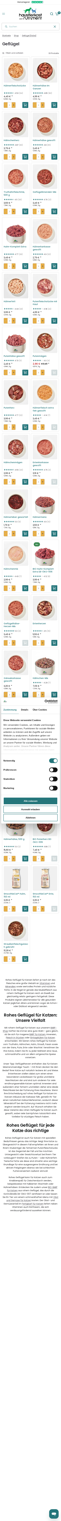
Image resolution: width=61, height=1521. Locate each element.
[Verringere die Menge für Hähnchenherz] (6, 156)
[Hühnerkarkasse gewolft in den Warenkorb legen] (54, 266)
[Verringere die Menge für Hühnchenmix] (6, 588)
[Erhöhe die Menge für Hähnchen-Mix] (42, 694)
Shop (16, 35)
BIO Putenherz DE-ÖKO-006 (42, 841)
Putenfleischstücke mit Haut (45, 303)
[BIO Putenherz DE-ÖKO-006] (45, 824)
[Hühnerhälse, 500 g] (16, 824)
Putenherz (9, 407)
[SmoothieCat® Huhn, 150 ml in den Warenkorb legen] (25, 909)
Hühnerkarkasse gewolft (41, 248)
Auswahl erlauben (30, 809)
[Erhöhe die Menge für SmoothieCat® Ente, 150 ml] (42, 909)
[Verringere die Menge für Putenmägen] (35, 372)
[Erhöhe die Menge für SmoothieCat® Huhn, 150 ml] (13, 909)
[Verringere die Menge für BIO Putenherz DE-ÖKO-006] (35, 858)
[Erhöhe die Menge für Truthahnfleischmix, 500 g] (13, 211)
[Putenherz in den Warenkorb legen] (25, 427)
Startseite (6, 35)
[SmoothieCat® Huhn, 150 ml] (16, 878)
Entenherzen (39, 623)
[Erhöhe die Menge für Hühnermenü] (42, 533)
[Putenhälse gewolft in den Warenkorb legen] (25, 373)
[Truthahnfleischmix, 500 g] (16, 176)
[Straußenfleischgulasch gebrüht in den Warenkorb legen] (25, 959)
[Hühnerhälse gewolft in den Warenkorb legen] (54, 157)
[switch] (53, 770)
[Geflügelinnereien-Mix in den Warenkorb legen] (54, 211)
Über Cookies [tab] (40, 709)
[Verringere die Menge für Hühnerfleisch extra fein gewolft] (35, 427)
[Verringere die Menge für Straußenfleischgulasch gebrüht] (6, 959)
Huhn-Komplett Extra (15, 246)
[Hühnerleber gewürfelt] (16, 501)
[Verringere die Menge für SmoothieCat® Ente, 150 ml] (35, 909)
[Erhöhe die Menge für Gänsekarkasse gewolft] (13, 694)
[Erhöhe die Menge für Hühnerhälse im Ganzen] (42, 105)
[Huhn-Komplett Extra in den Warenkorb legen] (25, 266)
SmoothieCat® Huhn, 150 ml (15, 895)
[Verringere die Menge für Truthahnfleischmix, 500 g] (6, 211)
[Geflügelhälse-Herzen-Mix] (16, 608)
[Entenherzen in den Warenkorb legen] (54, 643)
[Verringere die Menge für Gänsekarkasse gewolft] (6, 694)
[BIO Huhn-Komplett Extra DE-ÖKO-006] (45, 553)
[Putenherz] (16, 392)
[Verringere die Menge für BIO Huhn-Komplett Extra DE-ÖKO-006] (35, 588)
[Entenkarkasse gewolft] (45, 447)
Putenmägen (39, 356)
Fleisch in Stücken (15, 1037)
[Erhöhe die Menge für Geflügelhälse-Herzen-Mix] (13, 643)
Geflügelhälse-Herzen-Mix (12, 625)
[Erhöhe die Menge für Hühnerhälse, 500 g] (13, 858)
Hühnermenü (39, 517)
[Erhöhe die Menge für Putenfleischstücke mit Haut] (42, 320)
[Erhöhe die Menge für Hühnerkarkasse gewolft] (42, 266)
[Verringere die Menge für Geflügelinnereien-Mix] (35, 211)
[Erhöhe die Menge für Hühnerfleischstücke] (13, 105)
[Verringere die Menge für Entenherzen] (35, 643)
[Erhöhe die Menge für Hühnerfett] (13, 320)
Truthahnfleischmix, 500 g (14, 193)
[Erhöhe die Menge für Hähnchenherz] (13, 156)
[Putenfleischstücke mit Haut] (45, 286)
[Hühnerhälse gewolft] (45, 125)
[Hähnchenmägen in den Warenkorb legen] (25, 482)
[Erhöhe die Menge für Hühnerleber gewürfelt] (13, 533)
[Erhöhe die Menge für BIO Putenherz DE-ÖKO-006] (42, 858)
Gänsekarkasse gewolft (12, 680)
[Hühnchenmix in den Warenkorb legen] (25, 588)
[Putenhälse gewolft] (16, 340)
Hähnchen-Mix (40, 678)
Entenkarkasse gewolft (41, 464)
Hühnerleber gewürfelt (16, 517)
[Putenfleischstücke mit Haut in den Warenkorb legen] (54, 321)
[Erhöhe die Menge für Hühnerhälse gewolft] (42, 156)
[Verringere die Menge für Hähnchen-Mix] (35, 694)
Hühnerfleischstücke (15, 85)
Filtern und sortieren (14, 53)
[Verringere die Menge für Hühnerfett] (6, 320)
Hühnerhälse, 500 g (14, 839)
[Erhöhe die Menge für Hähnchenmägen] (13, 481)
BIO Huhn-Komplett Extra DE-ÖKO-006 (43, 570)
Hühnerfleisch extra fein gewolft (43, 409)
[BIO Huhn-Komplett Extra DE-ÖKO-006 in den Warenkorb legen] (54, 588)
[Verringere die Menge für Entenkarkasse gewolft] (35, 481)
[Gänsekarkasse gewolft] (16, 663)
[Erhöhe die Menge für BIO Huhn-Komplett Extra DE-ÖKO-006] (42, 588)
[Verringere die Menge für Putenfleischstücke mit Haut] (35, 320)
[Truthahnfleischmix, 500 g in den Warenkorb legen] (25, 211)
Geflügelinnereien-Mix (44, 192)
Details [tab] (24, 709)
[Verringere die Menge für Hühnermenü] (35, 533)
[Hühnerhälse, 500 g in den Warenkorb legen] (25, 859)
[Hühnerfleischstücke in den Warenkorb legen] (25, 105)
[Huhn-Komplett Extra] (16, 231)
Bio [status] (37, 544)
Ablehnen (31, 817)
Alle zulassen (30, 801)
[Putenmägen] (45, 340)
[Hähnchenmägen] (16, 447)
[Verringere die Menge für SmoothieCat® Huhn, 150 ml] (6, 909)
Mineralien (10, 986)
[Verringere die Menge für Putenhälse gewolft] (6, 372)
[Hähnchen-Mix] (45, 663)
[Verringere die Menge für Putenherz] (6, 427)
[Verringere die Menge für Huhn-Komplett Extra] (6, 266)
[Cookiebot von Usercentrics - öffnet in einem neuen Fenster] (45, 701)
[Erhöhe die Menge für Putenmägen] (42, 372)
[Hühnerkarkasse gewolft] (45, 231)
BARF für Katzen (37, 1034)
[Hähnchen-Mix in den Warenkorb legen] (54, 695)
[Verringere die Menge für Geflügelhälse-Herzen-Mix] (6, 643)
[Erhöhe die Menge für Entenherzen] (42, 643)
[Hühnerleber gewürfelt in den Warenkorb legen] (25, 534)
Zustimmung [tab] (10, 709)
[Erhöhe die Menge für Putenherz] (13, 427)
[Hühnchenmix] (16, 553)
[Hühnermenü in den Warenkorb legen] (54, 534)
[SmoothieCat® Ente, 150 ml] (45, 878)
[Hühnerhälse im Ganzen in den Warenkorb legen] (54, 105)
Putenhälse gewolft (14, 356)
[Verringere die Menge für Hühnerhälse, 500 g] (6, 858)
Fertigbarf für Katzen (32, 1203)
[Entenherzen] (45, 608)
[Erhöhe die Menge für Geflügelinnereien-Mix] (42, 211)
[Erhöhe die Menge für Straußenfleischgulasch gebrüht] (13, 959)
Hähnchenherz (11, 140)
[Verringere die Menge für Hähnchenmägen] (6, 481)
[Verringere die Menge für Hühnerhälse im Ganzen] (35, 105)
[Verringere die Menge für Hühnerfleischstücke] (6, 105)
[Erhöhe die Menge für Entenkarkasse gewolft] (42, 481)
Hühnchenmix (11, 569)
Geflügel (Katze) (29, 35)
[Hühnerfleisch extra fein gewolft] (45, 392)
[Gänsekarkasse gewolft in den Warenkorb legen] (25, 695)
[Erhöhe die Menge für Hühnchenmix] (13, 588)
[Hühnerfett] (16, 286)
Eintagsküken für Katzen (42, 1037)
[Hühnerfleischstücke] (16, 70)
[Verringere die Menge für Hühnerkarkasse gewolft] (35, 266)
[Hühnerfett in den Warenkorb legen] (25, 321)
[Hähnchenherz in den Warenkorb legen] (25, 157)
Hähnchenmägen (13, 462)
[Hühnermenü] (45, 501)
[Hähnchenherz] (16, 125)
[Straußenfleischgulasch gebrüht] (16, 928)
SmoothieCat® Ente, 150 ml (43, 895)
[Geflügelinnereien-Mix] (45, 176)
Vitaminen (45, 983)
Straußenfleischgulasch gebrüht (16, 945)
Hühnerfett (9, 301)
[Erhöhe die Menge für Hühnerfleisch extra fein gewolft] (42, 427)
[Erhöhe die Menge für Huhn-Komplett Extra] (13, 266)
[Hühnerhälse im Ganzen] (45, 70)
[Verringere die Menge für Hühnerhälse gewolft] (35, 156)
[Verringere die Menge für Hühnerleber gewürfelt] (6, 533)
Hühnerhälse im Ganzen (41, 87)
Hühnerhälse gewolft (44, 140)
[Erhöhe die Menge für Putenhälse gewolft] (13, 372)
